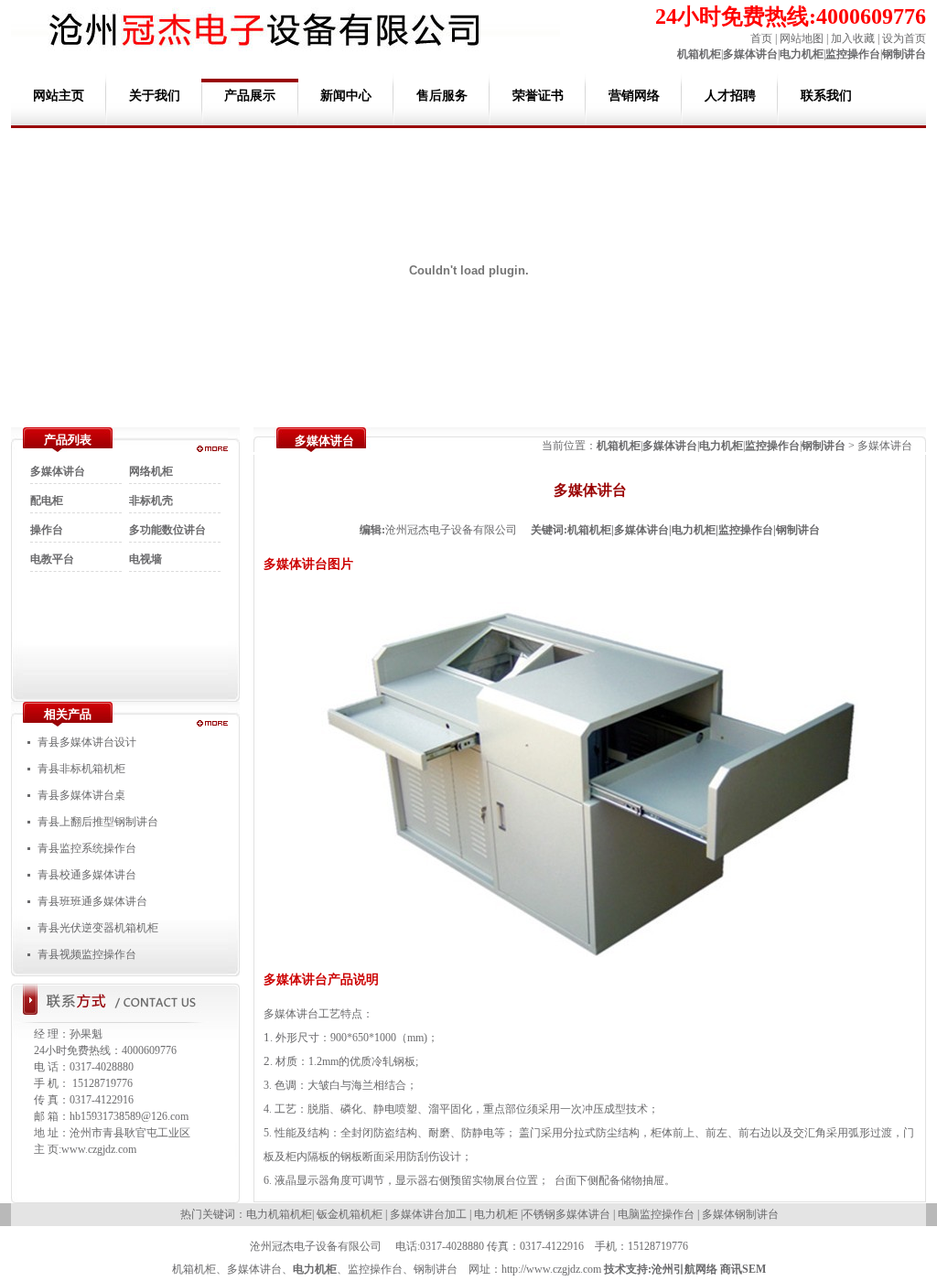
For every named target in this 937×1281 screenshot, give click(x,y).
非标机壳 (151, 500)
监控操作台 (852, 54)
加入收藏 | (853, 38)
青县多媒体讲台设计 (87, 742)
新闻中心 (346, 95)
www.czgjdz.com (98, 1149)
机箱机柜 (699, 54)
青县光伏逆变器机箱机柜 (98, 927)
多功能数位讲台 (167, 529)
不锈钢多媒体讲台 (566, 1214)
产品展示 (249, 95)
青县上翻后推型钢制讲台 (98, 821)
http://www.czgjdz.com (551, 1269)
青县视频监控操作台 (87, 954)
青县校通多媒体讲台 (87, 874)
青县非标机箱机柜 (81, 768)
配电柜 (46, 500)
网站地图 (802, 38)
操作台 (46, 529)
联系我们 (826, 95)
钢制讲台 (904, 54)
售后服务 (442, 95)
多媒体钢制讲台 (740, 1214)
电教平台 (52, 559)
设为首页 (904, 38)
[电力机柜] (212, 722)
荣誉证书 (538, 95)
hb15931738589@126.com (129, 1116)
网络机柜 (151, 471)
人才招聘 (730, 95)
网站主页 (58, 95)
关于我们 (154, 95)
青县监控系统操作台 (87, 848)
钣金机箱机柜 (349, 1214)
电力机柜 (802, 54)
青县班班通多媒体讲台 (92, 901)
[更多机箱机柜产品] (212, 448)
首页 (761, 38)
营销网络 (634, 95)
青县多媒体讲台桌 (81, 795)
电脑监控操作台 (656, 1214)
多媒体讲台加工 (428, 1214)
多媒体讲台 (750, 54)
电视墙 (145, 559)
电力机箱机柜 (279, 1214)
